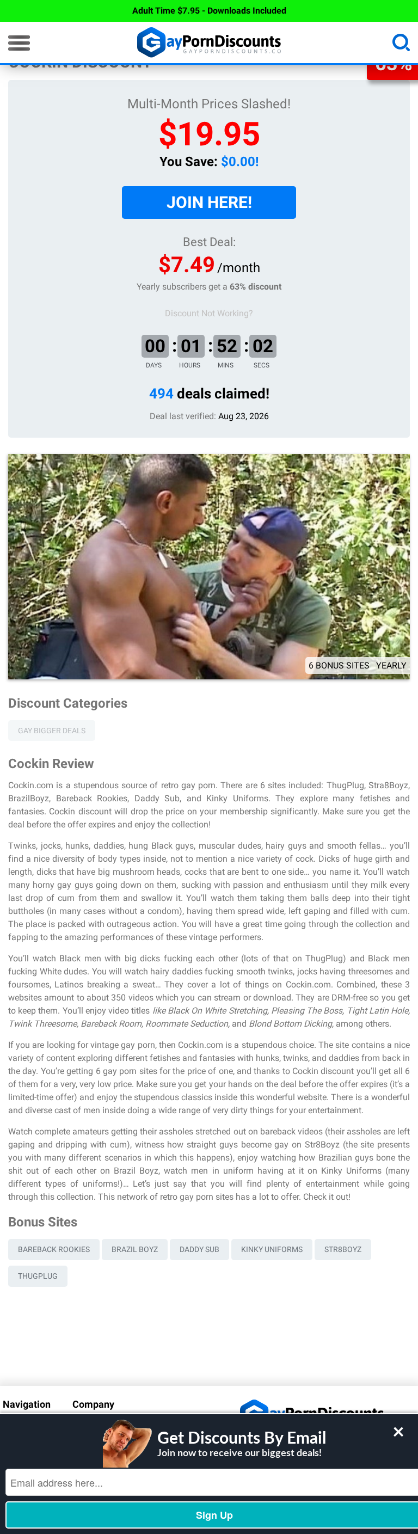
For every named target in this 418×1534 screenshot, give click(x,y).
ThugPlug (38, 1276)
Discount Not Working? (209, 313)
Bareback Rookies (54, 1249)
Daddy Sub (199, 1249)
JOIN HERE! (209, 202)
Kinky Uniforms (272, 1249)
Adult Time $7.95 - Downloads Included (209, 10)
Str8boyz (342, 1249)
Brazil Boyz (135, 1249)
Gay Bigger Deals (51, 730)
